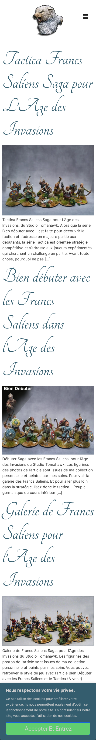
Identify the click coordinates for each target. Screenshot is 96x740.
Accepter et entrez (48, 728)
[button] (85, 17)
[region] (48, 711)
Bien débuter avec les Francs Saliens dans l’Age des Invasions (46, 323)
